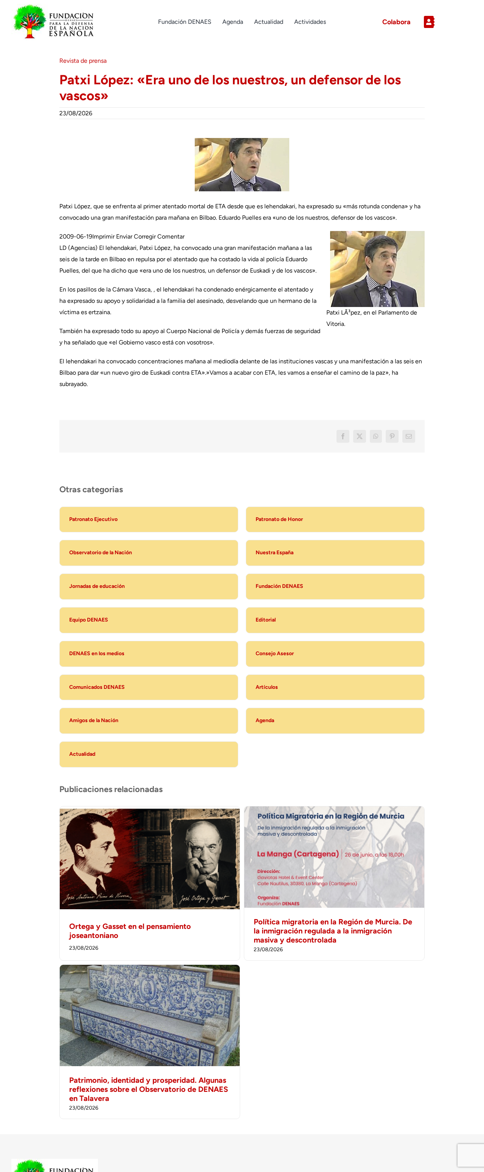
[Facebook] (343, 436)
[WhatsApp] (376, 436)
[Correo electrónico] (408, 436)
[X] (359, 436)
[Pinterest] (392, 436)
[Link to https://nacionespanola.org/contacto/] (445, 22)
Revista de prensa (83, 60)
